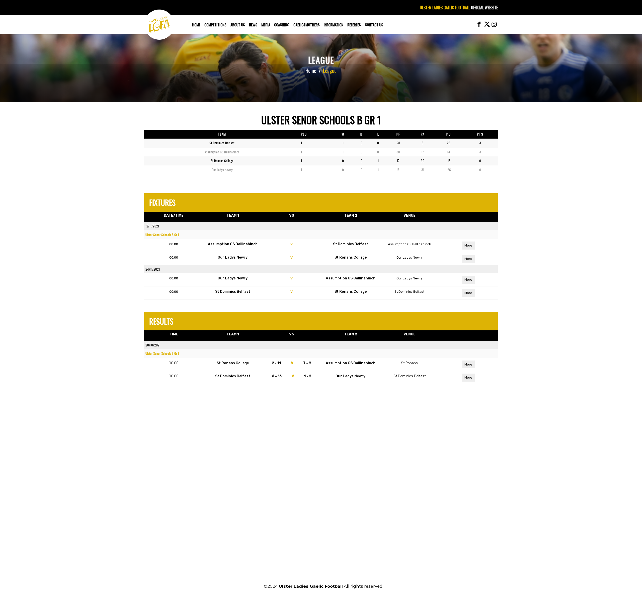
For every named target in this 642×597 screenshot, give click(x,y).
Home (310, 70)
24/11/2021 (152, 269)
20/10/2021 (152, 344)
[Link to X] (486, 24)
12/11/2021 (152, 225)
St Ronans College (351, 257)
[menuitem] (196, 24)
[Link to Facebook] (479, 24)
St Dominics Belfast (350, 244)
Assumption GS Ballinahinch (233, 244)
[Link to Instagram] (494, 24)
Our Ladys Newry (233, 257)
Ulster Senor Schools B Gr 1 (162, 234)
